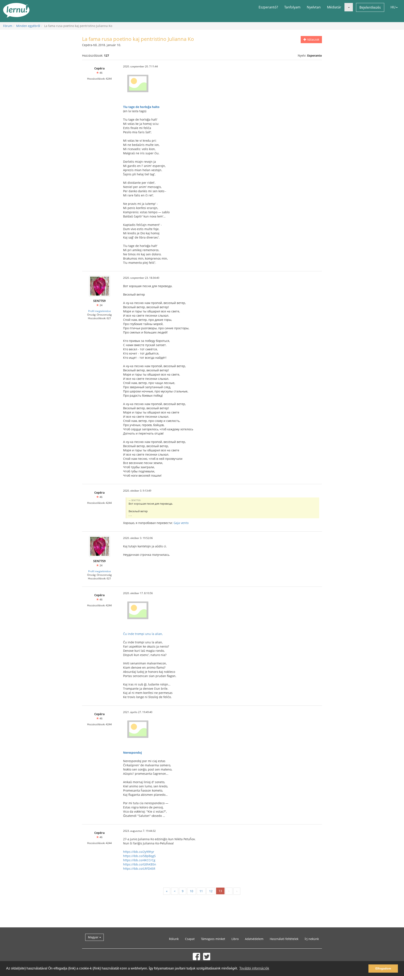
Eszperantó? (268, 7)
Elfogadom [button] (383, 968)
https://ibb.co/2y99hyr (138, 852)
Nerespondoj (132, 753)
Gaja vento (181, 523)
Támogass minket (213, 939)
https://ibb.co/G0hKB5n (139, 864)
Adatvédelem (254, 939)
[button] (348, 7)
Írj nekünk (312, 939)
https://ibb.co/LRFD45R (139, 869)
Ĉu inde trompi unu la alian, (143, 634)
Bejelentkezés (370, 7)
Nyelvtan (314, 7)
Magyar (93, 937)
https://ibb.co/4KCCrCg (139, 860)
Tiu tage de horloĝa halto (141, 107)
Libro (235, 939)
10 (191, 891)
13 (220, 891)
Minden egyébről (28, 26)
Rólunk (174, 939)
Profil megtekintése (99, 311)
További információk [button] (254, 968)
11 (201, 891)
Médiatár (334, 7)
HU (393, 7)
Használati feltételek (284, 939)
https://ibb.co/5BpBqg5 (139, 856)
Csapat (190, 939)
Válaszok (312, 39)
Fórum (7, 26)
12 (211, 891)
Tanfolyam (292, 7)
